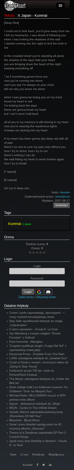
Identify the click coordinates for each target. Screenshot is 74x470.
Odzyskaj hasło (46, 297)
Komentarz (62, 205)
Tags (7, 212)
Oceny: (36, 248)
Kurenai (14, 224)
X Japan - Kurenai (32, 15)
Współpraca (56, 454)
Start (13, 454)
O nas (24, 454)
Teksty (9, 15)
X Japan (26, 224)
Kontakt (27, 464)
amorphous (62, 196)
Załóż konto (26, 297)
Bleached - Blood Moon (24, 420)
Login (8, 259)
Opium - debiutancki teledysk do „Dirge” (35, 403)
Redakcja (38, 454)
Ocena (9, 237)
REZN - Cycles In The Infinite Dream (33, 407)
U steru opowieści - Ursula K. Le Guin (33, 329)
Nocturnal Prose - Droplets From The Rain (36, 354)
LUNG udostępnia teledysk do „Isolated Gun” (38, 358)
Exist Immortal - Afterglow (25, 341)
